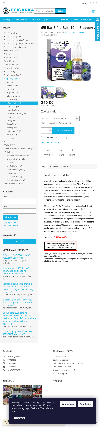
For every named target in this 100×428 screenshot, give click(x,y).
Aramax (10, 82)
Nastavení (19, 417)
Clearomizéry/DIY (11, 68)
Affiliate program (60, 373)
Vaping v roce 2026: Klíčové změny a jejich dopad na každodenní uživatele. (16, 271)
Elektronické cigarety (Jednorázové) (19, 43)
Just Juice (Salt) (13, 117)
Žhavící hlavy (9, 71)
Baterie (7, 54)
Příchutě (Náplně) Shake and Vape (19, 148)
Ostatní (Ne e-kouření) (13, 183)
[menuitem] (6, 19)
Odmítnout (68, 404)
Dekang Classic (13, 85)
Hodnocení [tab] (54, 166)
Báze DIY (7, 141)
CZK (82, 3)
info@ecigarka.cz (14, 356)
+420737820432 (13, 370)
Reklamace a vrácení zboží (64, 370)
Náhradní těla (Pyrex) (16, 169)
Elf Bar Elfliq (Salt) (14, 103)
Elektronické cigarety (13, 36)
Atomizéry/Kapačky (12, 64)
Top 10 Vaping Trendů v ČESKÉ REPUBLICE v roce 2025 (17, 333)
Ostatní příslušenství (16, 180)
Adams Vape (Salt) (14, 96)
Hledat (60, 11)
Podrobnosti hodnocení (75, 32)
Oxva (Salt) (11, 124)
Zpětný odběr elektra (62, 366)
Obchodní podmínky (61, 360)
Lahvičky (10, 162)
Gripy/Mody (9, 61)
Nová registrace (9, 222)
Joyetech (10, 89)
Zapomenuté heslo (11, 225)
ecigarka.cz (11, 363)
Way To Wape (12, 92)
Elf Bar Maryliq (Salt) (15, 106)
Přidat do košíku (65, 130)
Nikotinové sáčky (11, 50)
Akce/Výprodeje (10, 33)
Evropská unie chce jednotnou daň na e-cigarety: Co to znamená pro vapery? (19, 302)
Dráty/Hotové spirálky (16, 159)
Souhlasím (85, 404)
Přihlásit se (10, 217)
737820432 (11, 360)
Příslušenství (9, 152)
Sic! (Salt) (10, 138)
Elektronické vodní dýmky (15, 47)
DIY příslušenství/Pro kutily (18, 155)
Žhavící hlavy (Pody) (12, 75)
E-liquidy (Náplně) (12, 78)
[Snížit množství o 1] (50, 132)
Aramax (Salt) (12, 99)
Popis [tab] (44, 166)
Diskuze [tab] (65, 166)
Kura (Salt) (11, 120)
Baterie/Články (10, 57)
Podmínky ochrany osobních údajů (68, 363)
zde (13, 411)
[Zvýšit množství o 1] (50, 129)
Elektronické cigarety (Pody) (16, 40)
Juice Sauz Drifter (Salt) (16, 113)
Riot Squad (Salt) (14, 131)
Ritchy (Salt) (12, 134)
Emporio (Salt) (13, 110)
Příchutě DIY (9, 145)
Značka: (50, 35)
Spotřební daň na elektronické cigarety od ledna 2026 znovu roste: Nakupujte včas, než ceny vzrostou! (18, 287)
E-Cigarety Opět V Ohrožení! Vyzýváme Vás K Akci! (16, 256)
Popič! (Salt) (12, 127)
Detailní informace (49, 142)
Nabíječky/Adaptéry (15, 166)
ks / (19, 241)
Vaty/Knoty (11, 173)
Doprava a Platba (60, 356)
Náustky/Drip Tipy (14, 176)
